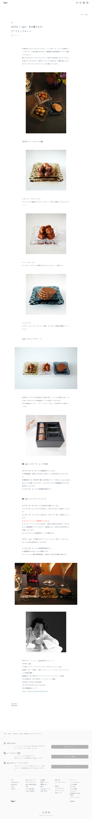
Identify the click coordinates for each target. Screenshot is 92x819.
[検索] (77, 2)
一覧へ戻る (14, 703)
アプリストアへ (70, 766)
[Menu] (87, 2)
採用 (42, 786)
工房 (27, 786)
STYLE (12, 786)
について (45, 789)
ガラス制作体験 (30, 789)
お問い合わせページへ (70, 746)
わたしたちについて (31, 782)
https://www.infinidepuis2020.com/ (35, 691)
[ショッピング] (84, 2)
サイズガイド (73, 791)
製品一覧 (57, 780)
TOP (82, 14)
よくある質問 (73, 784)
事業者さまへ (44, 784)
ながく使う (73, 786)
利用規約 (72, 801)
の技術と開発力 (31, 784)
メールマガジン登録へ (70, 756)
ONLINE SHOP (15, 782)
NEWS (86, 14)
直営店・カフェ (45, 782)
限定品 (57, 786)
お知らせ (13, 789)
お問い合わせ (44, 791)
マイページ (73, 780)
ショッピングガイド (75, 782)
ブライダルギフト (59, 788)
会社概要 (43, 780)
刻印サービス (58, 793)
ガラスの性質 (73, 789)
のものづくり (30, 780)
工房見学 (30, 791)
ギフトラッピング (59, 790)
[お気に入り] (80, 2)
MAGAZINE (14, 784)
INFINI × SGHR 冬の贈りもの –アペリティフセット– (27, 733)
